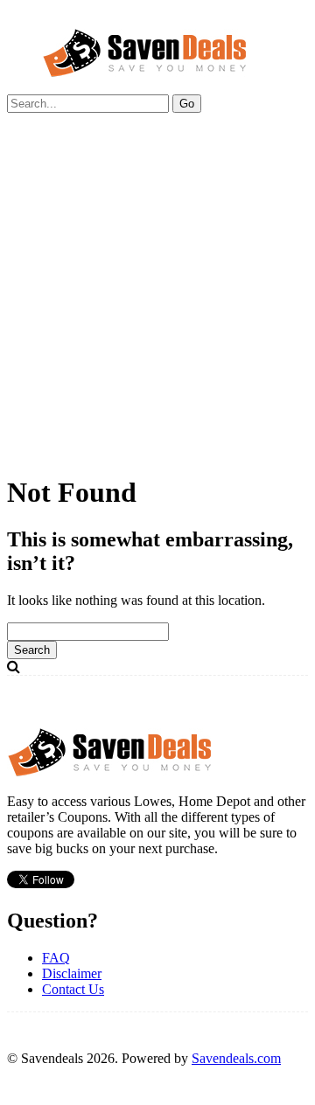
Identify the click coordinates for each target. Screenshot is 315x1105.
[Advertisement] (157, 300)
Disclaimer (72, 973)
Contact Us (73, 989)
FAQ (56, 957)
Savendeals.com (236, 1058)
